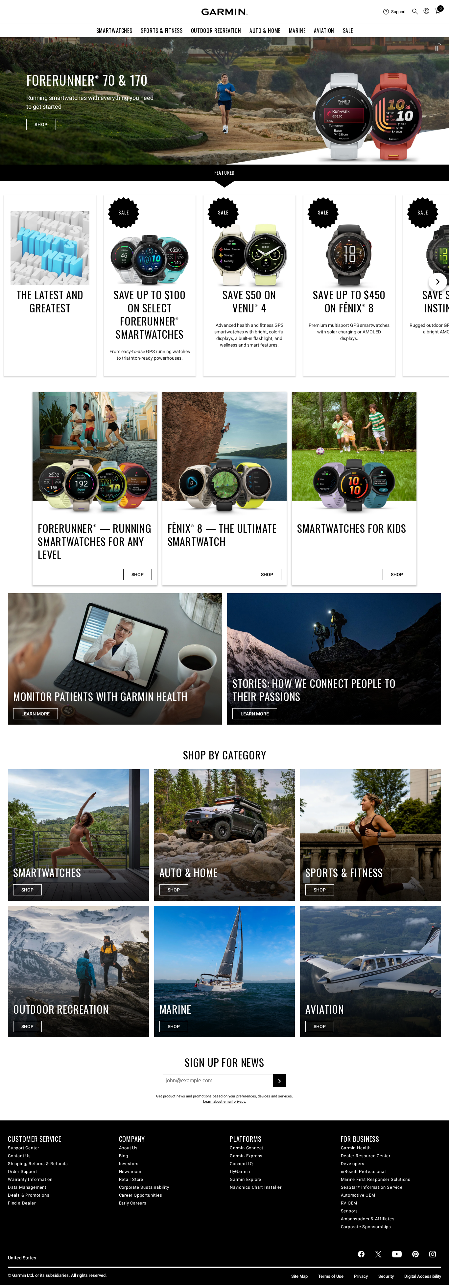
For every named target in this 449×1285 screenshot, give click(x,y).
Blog (123, 1155)
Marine (297, 30)
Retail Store (131, 1179)
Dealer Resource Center (366, 1155)
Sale (348, 30)
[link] (224, 101)
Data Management (27, 1187)
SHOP (41, 124)
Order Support (22, 1171)
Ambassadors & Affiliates (368, 1218)
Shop (137, 574)
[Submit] (279, 1080)
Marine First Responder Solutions (376, 1179)
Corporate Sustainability (144, 1187)
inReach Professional (363, 1171)
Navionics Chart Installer (256, 1187)
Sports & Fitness (161, 30)
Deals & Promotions (28, 1195)
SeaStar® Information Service (372, 1187)
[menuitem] (394, 12)
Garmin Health (356, 1147)
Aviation (324, 30)
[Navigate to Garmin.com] (224, 12)
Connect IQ (241, 1163)
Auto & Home (264, 30)
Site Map (299, 1276)
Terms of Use (330, 1276)
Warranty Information (30, 1179)
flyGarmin (240, 1171)
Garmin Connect (246, 1147)
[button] (436, 48)
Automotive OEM (358, 1195)
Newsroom (130, 1171)
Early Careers (133, 1203)
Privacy (361, 1276)
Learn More (255, 713)
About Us (128, 1147)
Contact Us (19, 1155)
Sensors (349, 1210)
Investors (129, 1163)
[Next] (438, 100)
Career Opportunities (140, 1195)
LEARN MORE (35, 713)
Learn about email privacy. (224, 1101)
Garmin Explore (245, 1179)
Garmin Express (246, 1155)
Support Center (23, 1147)
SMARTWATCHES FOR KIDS (354, 488)
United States (22, 1258)
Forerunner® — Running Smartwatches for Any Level (95, 488)
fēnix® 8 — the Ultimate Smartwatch (224, 488)
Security (386, 1276)
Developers (353, 1163)
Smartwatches (114, 30)
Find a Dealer (21, 1203)
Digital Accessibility (422, 1276)
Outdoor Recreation (216, 30)
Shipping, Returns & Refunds (38, 1163)
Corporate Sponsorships (366, 1226)
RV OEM (349, 1203)
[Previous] (10, 100)
